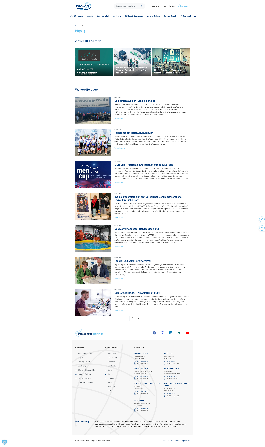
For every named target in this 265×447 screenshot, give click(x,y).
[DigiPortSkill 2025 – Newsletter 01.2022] (93, 302)
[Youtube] (187, 332)
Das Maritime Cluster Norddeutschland (136, 229)
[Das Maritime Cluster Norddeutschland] (93, 238)
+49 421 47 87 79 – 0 (171, 362)
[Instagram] (162, 332)
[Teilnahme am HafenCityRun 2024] (93, 142)
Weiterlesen (120, 119)
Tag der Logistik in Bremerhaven (132, 261)
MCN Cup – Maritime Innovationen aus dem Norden (143, 165)
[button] (155, 6)
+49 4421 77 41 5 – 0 (171, 377)
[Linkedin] (170, 332)
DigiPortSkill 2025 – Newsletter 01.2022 (137, 293)
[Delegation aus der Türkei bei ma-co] (93, 110)
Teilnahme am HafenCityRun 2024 (133, 133)
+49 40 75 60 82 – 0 (142, 362)
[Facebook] (154, 332)
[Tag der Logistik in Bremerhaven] (93, 270)
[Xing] (179, 332)
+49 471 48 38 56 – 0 (142, 377)
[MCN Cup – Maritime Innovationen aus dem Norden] (93, 174)
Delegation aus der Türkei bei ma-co (134, 101)
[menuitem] (155, 6)
